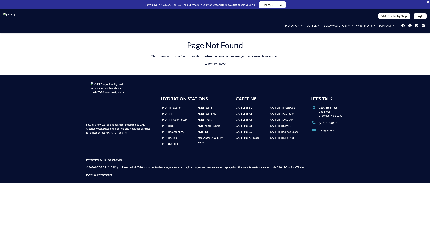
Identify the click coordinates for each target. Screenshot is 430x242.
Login (420, 16)
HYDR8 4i (167, 113)
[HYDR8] (22, 21)
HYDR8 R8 (167, 125)
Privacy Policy (94, 159)
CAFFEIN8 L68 (244, 131)
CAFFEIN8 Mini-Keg (282, 137)
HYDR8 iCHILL (169, 143)
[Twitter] (409, 25)
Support (385, 25)
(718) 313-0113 (328, 123)
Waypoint (106, 174)
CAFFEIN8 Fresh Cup (282, 107)
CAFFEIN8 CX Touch (282, 113)
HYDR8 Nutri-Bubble (207, 125)
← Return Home (215, 64)
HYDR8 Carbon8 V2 (172, 131)
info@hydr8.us (327, 130)
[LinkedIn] (423, 25)
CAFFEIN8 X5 (244, 119)
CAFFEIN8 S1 (244, 107)
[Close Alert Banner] (428, 2)
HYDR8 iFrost (203, 119)
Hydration (291, 25)
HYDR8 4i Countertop (174, 119)
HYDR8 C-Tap (169, 137)
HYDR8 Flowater (171, 107)
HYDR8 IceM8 (203, 107)
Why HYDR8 (364, 25)
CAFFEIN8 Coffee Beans (284, 131)
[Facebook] (403, 25)
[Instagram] (416, 25)
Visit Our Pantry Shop (394, 16)
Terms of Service (113, 159)
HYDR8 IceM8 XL (205, 113)
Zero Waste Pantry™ (338, 25)
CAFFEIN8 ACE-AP (281, 119)
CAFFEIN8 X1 (244, 113)
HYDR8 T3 (201, 131)
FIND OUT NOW (272, 4)
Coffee (312, 25)
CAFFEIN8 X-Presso (248, 137)
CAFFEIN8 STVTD (280, 125)
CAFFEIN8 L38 (244, 125)
